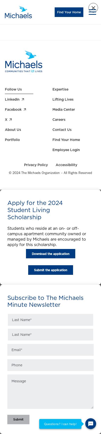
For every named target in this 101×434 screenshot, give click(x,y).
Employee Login (66, 150)
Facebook (13, 109)
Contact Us (62, 130)
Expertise (60, 89)
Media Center (63, 109)
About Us (13, 130)
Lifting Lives (63, 99)
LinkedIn (12, 99)
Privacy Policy (36, 165)
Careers (58, 120)
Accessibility (66, 165)
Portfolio (12, 140)
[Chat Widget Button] (90, 423)
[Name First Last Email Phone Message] (50, 368)
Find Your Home (69, 12)
